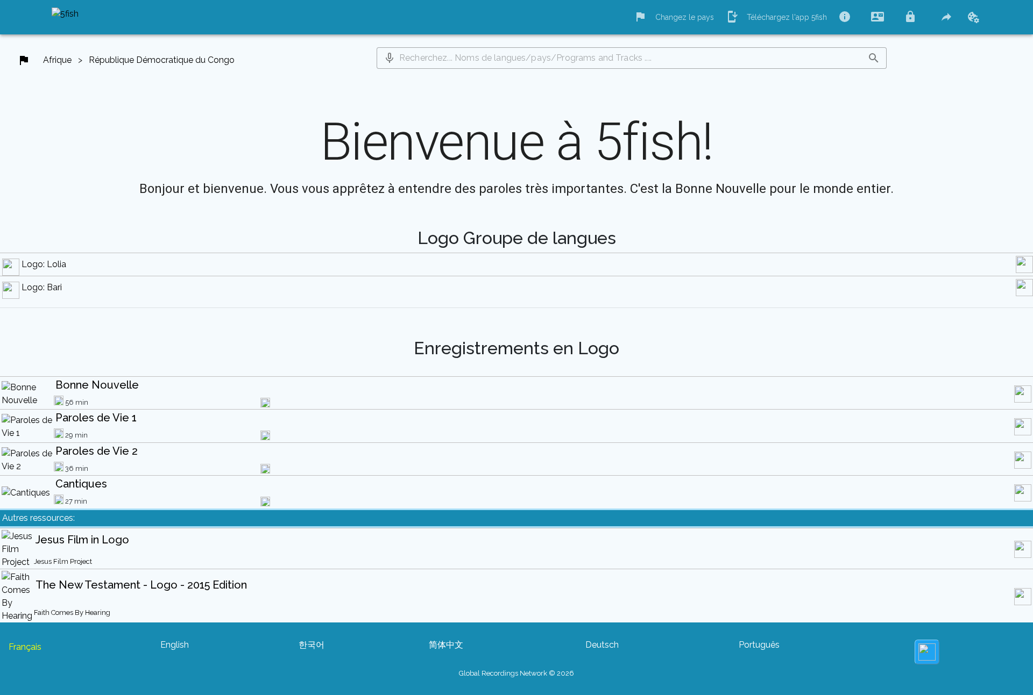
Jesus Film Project (63, 561)
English (174, 645)
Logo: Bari (42, 287)
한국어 (311, 645)
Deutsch (602, 645)
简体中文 (446, 645)
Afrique (57, 60)
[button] (389, 58)
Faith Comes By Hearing (72, 612)
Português (759, 645)
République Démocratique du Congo (162, 60)
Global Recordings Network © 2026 (516, 673)
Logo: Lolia (44, 264)
